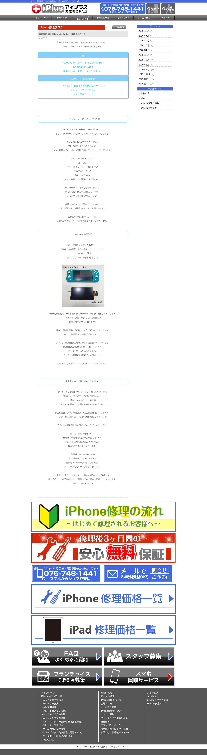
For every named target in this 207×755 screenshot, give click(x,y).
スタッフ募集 (107, 714)
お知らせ (142, 98)
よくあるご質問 (108, 707)
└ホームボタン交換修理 (53, 729)
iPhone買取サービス (111, 711)
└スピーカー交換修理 (52, 725)
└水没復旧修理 (48, 707)
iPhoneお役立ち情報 (148, 103)
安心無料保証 (107, 696)
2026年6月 (143, 40)
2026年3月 (143, 55)
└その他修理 (47, 739)
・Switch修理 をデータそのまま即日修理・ (83, 63)
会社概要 (105, 721)
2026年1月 (143, 65)
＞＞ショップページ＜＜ (83, 90)
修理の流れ (62, 17)
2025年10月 (144, 79)
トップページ (42, 17)
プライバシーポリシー (112, 725)
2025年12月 (144, 69)
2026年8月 (143, 31)
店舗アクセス (107, 703)
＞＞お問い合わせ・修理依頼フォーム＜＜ (83, 85)
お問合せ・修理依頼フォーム (115, 732)
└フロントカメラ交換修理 (54, 711)
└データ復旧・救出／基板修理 (56, 736)
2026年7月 (143, 36)
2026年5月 (143, 45)
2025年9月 (143, 84)
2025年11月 (144, 74)
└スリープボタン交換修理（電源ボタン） (62, 732)
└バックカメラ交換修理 (53, 714)
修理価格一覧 (123, 17)
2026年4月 (143, 50)
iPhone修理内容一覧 (51, 696)
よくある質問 (144, 17)
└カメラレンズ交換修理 (53, 718)
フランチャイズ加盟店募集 (114, 718)
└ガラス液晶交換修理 (52, 700)
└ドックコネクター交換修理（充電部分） (62, 721)
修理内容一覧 (103, 17)
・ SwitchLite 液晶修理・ (82, 67)
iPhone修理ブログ (147, 108)
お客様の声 (164, 17)
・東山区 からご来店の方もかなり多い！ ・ (83, 71)
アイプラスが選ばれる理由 (83, 17)
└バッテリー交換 (50, 703)
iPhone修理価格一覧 (111, 700)
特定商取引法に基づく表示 (114, 729)
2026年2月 (143, 60)
